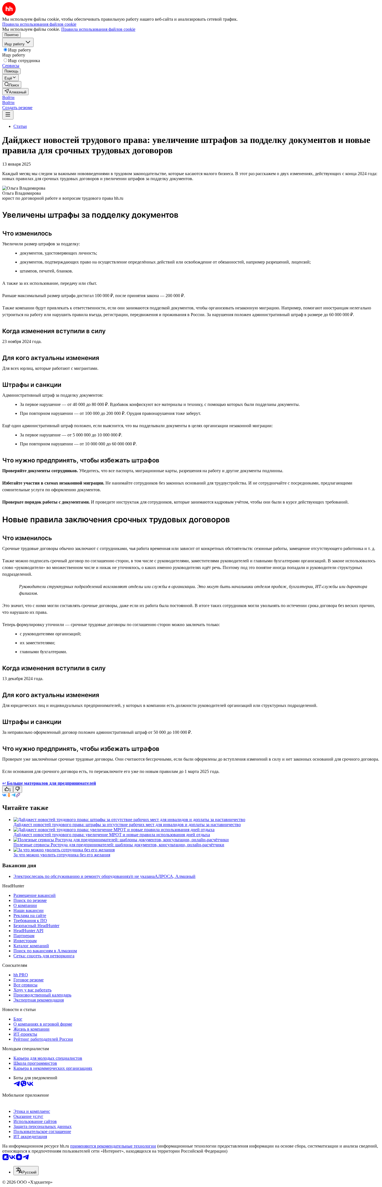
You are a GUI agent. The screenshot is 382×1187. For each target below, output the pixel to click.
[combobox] (26, 1170)
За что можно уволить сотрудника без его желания (61, 854)
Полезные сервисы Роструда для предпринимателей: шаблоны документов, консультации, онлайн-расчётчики (118, 844)
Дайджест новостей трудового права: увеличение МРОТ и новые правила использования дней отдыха (111, 834)
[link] (11, 84)
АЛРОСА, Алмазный (175, 876)
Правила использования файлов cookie (98, 29)
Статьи (20, 126)
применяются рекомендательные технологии (113, 1146)
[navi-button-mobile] (7, 114)
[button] (8, 97)
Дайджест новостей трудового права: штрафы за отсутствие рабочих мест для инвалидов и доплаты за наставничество (127, 824)
